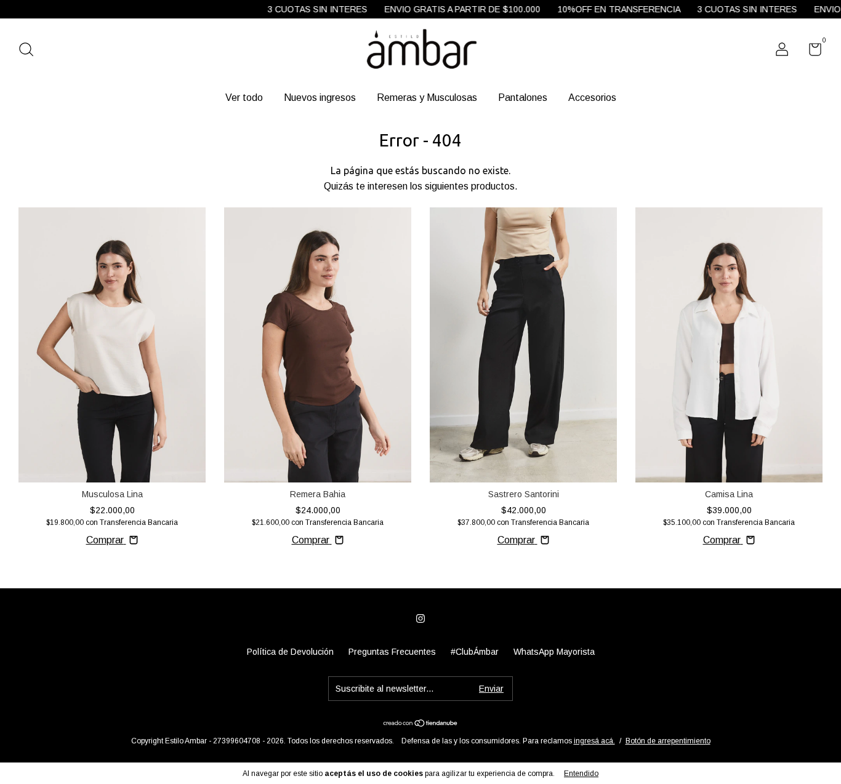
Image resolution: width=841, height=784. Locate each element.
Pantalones (522, 97)
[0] (811, 52)
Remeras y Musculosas (427, 97)
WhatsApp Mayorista (554, 652)
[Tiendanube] (420, 724)
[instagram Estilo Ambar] (420, 618)
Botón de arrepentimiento (668, 741)
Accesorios (592, 97)
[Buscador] (30, 51)
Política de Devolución (290, 652)
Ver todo (244, 97)
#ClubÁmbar (475, 652)
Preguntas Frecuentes (392, 652)
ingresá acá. (594, 741)
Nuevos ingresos (320, 97)
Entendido (581, 773)
